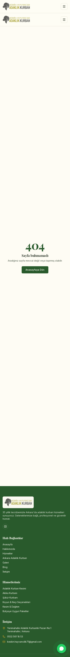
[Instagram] (5, 526)
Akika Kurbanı (10, 593)
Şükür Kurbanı (10, 597)
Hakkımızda (9, 549)
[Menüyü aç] (64, 6)
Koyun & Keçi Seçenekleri (16, 602)
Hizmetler (8, 553)
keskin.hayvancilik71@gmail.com (24, 641)
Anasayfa (8, 544)
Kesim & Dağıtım (11, 606)
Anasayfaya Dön (35, 269)
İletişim (6, 571)
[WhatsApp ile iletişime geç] (61, 648)
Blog (5, 567)
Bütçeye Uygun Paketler (16, 611)
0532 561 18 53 (15, 636)
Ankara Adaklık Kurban (15, 558)
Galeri (6, 562)
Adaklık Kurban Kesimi (14, 588)
